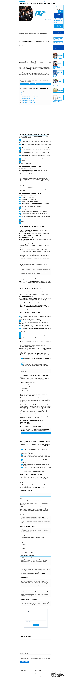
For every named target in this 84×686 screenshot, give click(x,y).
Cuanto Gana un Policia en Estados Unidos (36, 432)
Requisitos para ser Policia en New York (28, 100)
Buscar (60, 11)
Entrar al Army (37, 675)
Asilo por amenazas (58, 41)
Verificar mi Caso (58, 38)
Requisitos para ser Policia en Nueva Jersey (29, 96)
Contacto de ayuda (22, 673)
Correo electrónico (24, 653)
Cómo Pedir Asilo (37, 673)
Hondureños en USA (38, 676)
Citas (28, 1)
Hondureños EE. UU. (58, 37)
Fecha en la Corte (58, 39)
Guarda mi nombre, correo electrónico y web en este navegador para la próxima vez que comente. (35, 658)
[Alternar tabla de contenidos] (28, 39)
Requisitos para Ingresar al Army (35, 83)
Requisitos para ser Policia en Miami (28, 98)
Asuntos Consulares (58, 18)
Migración (45, 1)
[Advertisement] (35, 27)
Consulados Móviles (58, 20)
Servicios (39, 1)
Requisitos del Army (58, 42)
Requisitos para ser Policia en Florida (28, 94)
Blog (55, 1)
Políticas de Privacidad (22, 670)
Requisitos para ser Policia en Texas (28, 102)
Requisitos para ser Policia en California (28, 92)
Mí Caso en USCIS (38, 670)
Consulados (34, 1)
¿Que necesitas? (57, 9)
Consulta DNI (51, 1)
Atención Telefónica (59, 26)
